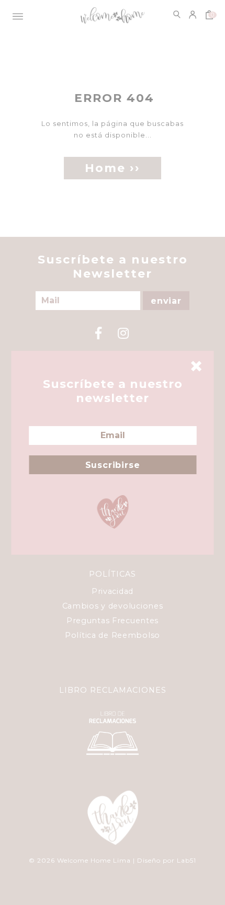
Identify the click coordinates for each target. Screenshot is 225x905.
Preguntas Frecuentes (112, 620)
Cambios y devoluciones (112, 606)
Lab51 (186, 860)
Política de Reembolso (112, 635)
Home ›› (112, 168)
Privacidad (112, 591)
